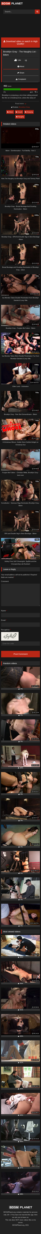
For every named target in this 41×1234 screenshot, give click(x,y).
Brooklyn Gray (24, 107)
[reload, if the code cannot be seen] (10, 640)
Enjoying (30, 112)
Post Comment (21, 654)
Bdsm (11, 112)
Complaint (21, 79)
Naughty (21, 117)
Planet (12, 3)
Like (19, 60)
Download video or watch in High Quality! (21, 42)
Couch (20, 112)
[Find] (37, 12)
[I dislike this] (26, 61)
